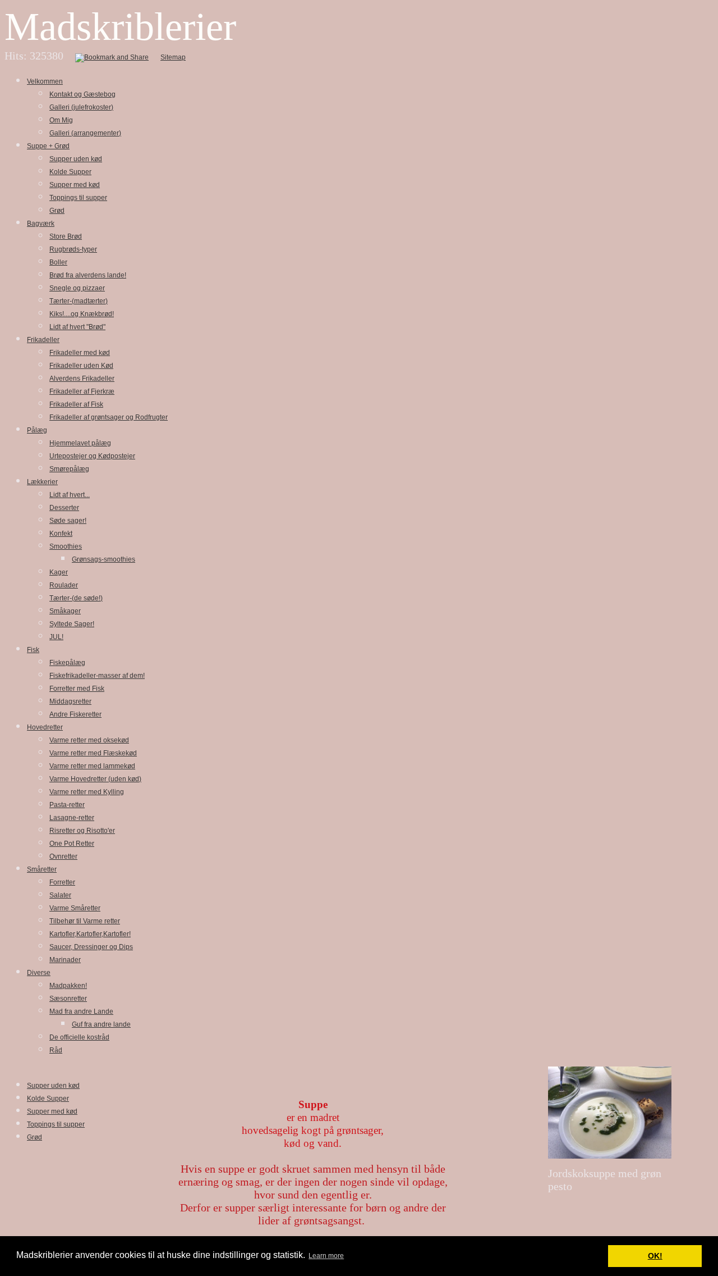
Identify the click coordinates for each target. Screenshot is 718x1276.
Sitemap (173, 57)
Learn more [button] (326, 1256)
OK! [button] (655, 1255)
